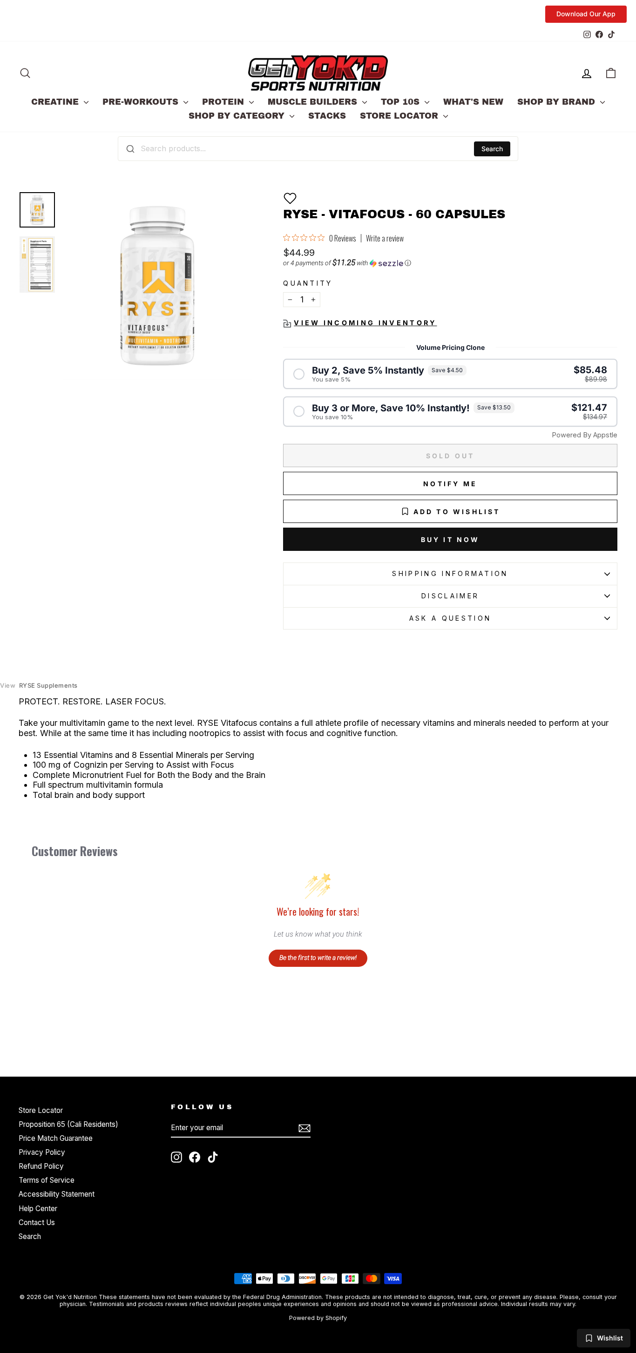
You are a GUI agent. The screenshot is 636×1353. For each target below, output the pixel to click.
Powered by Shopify (318, 1317)
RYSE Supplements (39, 685)
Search (492, 149)
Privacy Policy (42, 1152)
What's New (473, 102)
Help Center (38, 1208)
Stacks (327, 116)
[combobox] (318, 148)
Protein (224, 102)
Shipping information (450, 573)
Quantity (308, 283)
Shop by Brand (557, 102)
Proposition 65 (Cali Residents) (68, 1124)
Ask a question (450, 618)
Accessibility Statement (57, 1194)
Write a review (385, 238)
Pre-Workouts (141, 102)
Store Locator (400, 116)
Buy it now (450, 539)
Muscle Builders (314, 102)
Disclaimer (450, 596)
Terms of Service (46, 1180)
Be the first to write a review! (318, 957)
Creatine (56, 102)
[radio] (450, 373)
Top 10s (401, 102)
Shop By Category (238, 116)
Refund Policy (41, 1166)
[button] (290, 198)
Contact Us (37, 1222)
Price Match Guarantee (56, 1138)
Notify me (450, 484)
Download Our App (586, 14)
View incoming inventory (365, 323)
